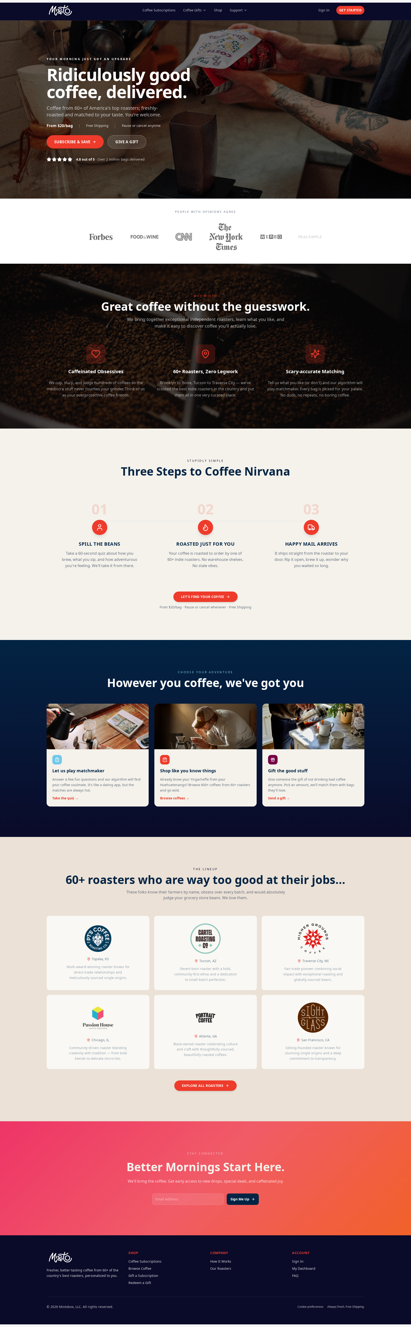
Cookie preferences (310, 1307)
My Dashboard (303, 1268)
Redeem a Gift (139, 1282)
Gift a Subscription (143, 1275)
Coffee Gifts (192, 10)
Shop (218, 10)
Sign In (324, 10)
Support (236, 10)
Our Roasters (220, 1268)
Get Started (350, 10)
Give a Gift (126, 141)
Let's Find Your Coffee (202, 596)
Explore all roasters (202, 1085)
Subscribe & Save (72, 141)
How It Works (220, 1261)
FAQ (295, 1275)
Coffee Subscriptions (159, 10)
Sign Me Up (239, 1199)
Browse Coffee (139, 1268)
